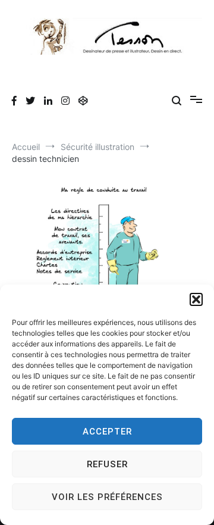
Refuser (107, 464)
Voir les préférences (107, 497)
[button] (196, 299)
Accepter (107, 431)
